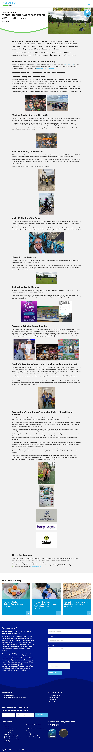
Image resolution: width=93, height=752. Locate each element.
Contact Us (7, 727)
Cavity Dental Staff (68, 64)
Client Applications (9, 731)
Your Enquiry (51, 645)
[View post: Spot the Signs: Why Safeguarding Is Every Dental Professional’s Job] (46, 599)
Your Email (50, 636)
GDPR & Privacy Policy (11, 735)
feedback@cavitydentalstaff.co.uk (12, 666)
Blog (5, 725)
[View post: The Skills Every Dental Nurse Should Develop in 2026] (77, 599)
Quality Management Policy (12, 737)
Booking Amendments (33, 733)
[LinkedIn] (53, 725)
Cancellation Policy (32, 735)
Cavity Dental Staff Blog (9, 12)
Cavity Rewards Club (10, 729)
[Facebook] (49, 725)
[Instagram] (57, 725)
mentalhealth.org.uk (36, 566)
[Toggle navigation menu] (88, 3)
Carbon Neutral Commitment (35, 729)
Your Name (51, 628)
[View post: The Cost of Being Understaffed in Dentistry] (16, 599)
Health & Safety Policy (33, 737)
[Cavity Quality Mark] (87, 12)
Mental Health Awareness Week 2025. (47, 68)
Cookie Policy (8, 733)
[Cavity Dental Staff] (9, 4)
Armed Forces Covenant (33, 731)
